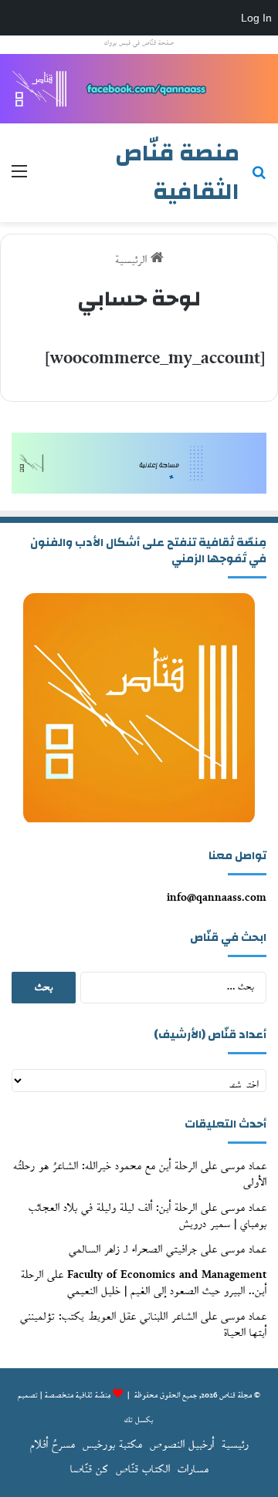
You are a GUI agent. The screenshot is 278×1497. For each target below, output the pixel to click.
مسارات (193, 1470)
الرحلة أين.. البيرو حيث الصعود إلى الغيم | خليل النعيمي (143, 1283)
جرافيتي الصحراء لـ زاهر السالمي (133, 1250)
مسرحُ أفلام (52, 1445)
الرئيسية (133, 260)
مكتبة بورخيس (112, 1445)
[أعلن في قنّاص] (139, 88)
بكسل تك (139, 1420)
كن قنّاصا (89, 1470)
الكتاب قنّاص (143, 1470)
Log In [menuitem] (256, 18)
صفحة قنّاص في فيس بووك (139, 43)
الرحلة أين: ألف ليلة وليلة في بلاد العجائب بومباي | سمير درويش (147, 1216)
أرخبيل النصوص (182, 1445)
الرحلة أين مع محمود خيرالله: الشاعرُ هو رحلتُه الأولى (139, 1175)
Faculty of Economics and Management (166, 1275)
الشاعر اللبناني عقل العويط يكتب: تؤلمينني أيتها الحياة (143, 1325)
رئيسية (235, 1445)
